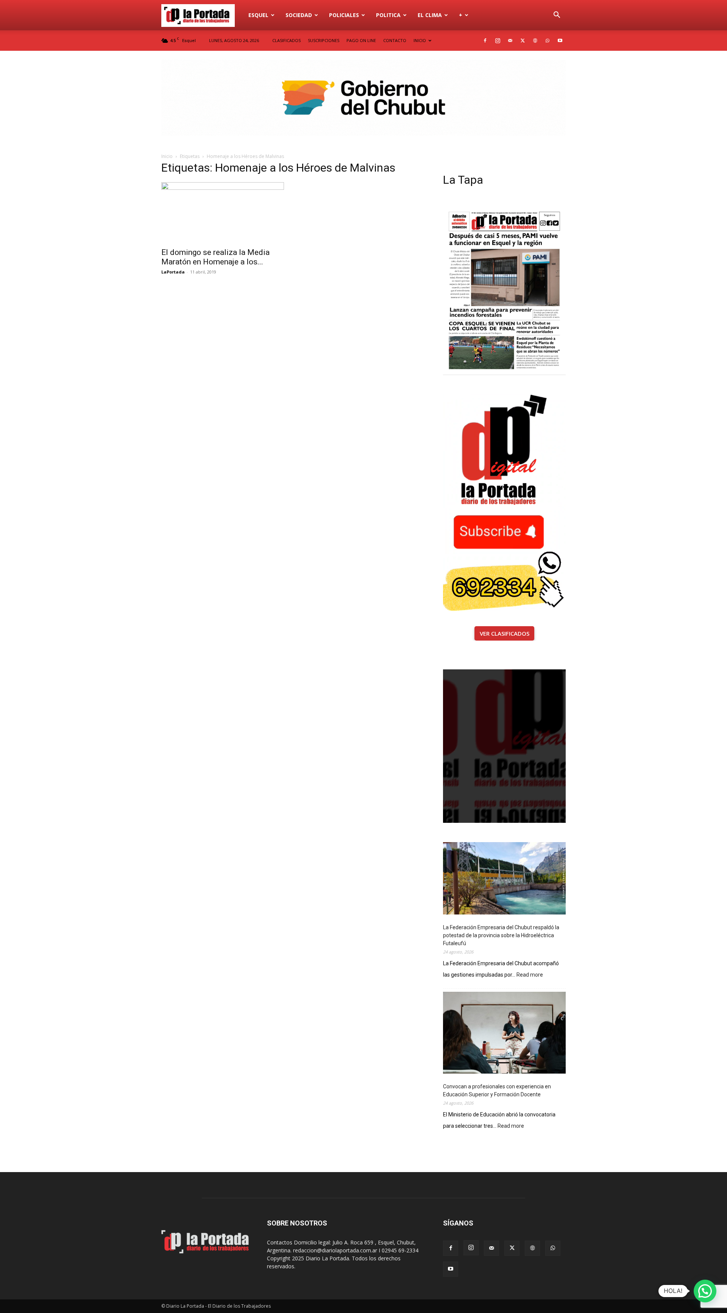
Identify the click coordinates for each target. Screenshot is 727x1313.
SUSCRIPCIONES (323, 40)
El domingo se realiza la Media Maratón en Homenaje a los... (215, 257)
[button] (557, 15)
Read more (529, 975)
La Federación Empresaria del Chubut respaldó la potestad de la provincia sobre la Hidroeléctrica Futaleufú (501, 935)
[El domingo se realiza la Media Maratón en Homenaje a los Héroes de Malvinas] (222, 212)
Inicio (167, 156)
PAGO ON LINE (361, 40)
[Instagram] (497, 40)
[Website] (535, 40)
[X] (522, 40)
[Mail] (510, 40)
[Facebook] (485, 40)
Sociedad (298, 15)
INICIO (419, 40)
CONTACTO (394, 40)
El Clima (430, 15)
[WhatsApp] (547, 40)
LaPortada (173, 272)
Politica (388, 15)
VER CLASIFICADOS (504, 633)
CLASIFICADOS (286, 40)
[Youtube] (560, 40)
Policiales (344, 15)
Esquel (258, 15)
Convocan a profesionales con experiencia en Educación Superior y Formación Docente (497, 1090)
